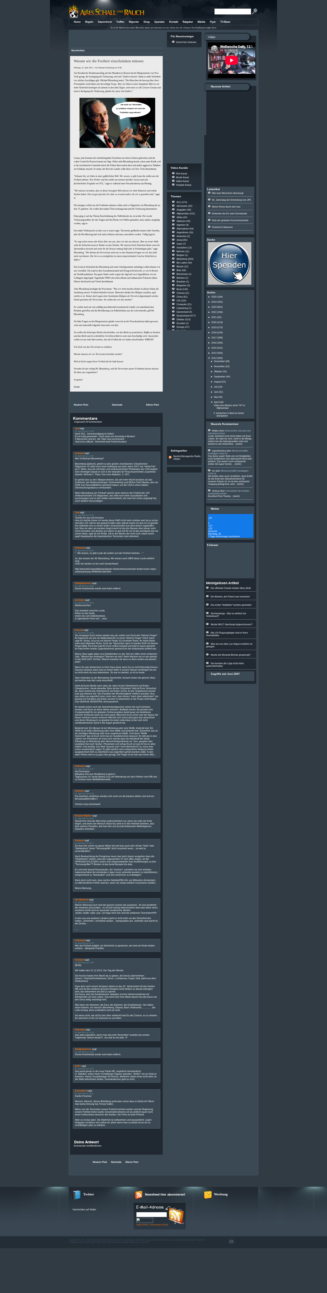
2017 (214, 337)
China (180, 296)
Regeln (89, 21)
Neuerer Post (81, 405)
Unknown (80, 548)
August (217, 381)
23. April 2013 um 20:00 (84, 586)
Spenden (159, 21)
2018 (214, 332)
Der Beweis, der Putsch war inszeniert (230, 596)
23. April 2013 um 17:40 (84, 515)
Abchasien (182, 206)
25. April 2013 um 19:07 (84, 1069)
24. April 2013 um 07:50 (84, 963)
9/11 (179, 202)
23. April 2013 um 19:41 (84, 551)
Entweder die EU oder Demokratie (229, 213)
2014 (214, 353)
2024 (214, 302)
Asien (179, 244)
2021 (214, 317)
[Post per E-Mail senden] (70, 397)
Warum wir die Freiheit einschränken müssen (108, 61)
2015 (214, 348)
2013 (214, 358)
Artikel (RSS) (142, 1225)
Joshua (216, 491)
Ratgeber (188, 21)
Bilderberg (182, 259)
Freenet (79, 630)
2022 (214, 312)
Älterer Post (152, 405)
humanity (80, 1029)
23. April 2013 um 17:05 (84, 431)
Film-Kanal (181, 173)
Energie (181, 327)
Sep (77, 512)
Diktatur (181, 319)
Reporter (134, 21)
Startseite (117, 405)
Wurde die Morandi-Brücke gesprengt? (231, 655)
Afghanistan (183, 213)
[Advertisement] (115, 39)
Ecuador (181, 323)
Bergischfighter (83, 815)
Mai (216, 397)
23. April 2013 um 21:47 (84, 769)
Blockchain (182, 274)
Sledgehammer (83, 583)
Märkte (201, 21)
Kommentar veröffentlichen (87, 1145)
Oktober (218, 371)
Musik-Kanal (182, 177)
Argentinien (182, 232)
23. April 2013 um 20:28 (84, 633)
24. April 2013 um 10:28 (84, 1032)
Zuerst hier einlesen (186, 42)
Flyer (213, 21)
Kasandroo (81, 1090)
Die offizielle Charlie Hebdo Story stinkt (231, 588)
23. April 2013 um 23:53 (84, 818)
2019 (214, 327)
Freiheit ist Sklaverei (222, 227)
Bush (179, 289)
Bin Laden (182, 262)
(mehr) (238, 444)
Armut (180, 240)
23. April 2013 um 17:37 (84, 456)
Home (77, 21)
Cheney (181, 293)
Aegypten (181, 209)
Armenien (182, 236)
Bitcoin (180, 266)
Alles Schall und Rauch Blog (99, 1240)
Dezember (219, 361)
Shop (146, 21)
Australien (182, 247)
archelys (79, 600)
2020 (214, 322)
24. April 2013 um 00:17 (84, 843)
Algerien (181, 225)
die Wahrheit (81, 899)
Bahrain (181, 251)
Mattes (215, 430)
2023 (214, 307)
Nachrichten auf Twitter (84, 1209)
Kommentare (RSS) (159, 1225)
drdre (78, 1066)
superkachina (219, 450)
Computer (182, 304)
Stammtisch (105, 21)
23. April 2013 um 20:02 (84, 603)
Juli (216, 387)
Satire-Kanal (182, 181)
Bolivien (181, 278)
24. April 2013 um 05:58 (84, 902)
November (219, 366)
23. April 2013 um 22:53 (84, 794)
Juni (216, 392)
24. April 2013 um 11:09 (84, 1052)
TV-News (225, 21)
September (219, 376)
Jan (77, 428)
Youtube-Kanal (183, 185)
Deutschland (183, 315)
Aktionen (181, 221)
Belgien (181, 255)
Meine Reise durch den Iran (226, 206)
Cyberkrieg (182, 308)
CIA (178, 300)
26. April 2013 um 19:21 (84, 1094)
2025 (214, 296)
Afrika (179, 217)
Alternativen (183, 228)
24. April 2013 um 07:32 (84, 943)
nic (213, 471)
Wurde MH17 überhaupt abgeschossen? (231, 624)
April (216, 402)
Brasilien (181, 281)
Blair (179, 270)
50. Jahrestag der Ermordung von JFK (231, 200)
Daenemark (183, 312)
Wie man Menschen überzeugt (227, 193)
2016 (214, 342)
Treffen (120, 21)
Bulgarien (182, 285)
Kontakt (173, 21)
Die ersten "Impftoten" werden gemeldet (231, 605)
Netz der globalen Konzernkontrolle (230, 220)
